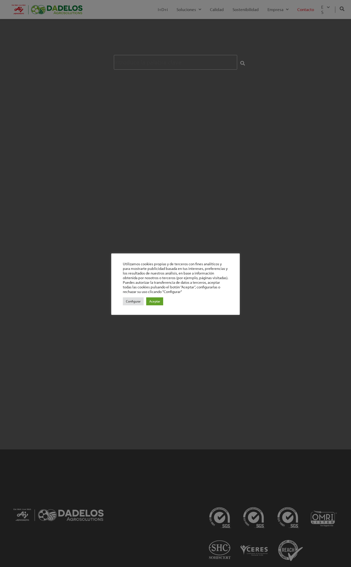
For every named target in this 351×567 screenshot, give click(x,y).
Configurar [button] (133, 301)
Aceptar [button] (154, 301)
